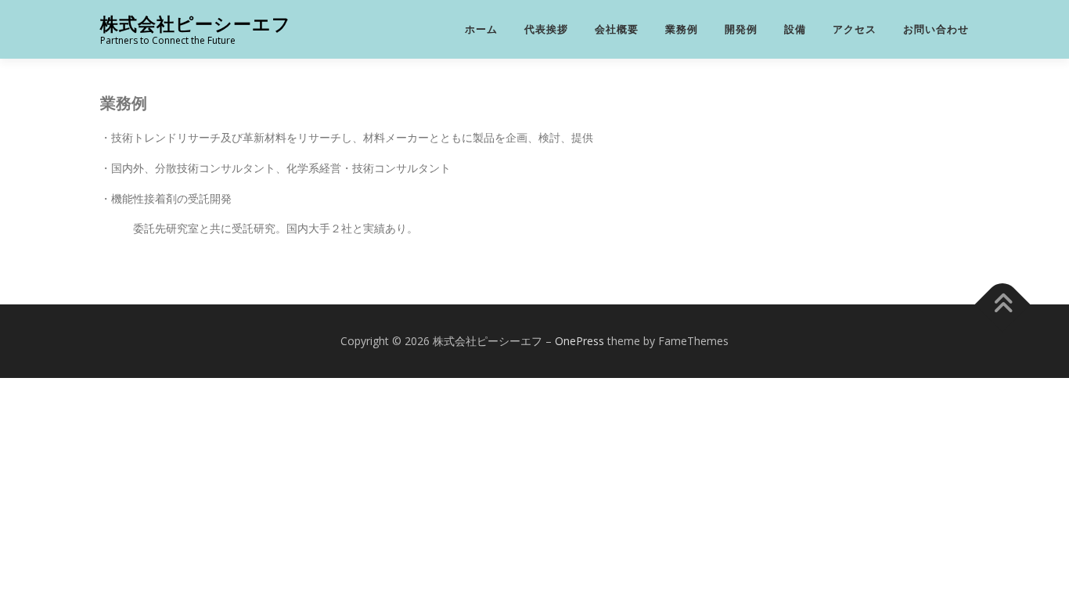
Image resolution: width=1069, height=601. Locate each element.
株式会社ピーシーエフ (195, 23)
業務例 (681, 29)
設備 (795, 29)
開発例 (741, 29)
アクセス (854, 29)
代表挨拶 (546, 29)
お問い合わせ (936, 29)
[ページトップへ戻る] (1003, 305)
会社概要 (617, 29)
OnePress (579, 340)
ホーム (481, 29)
